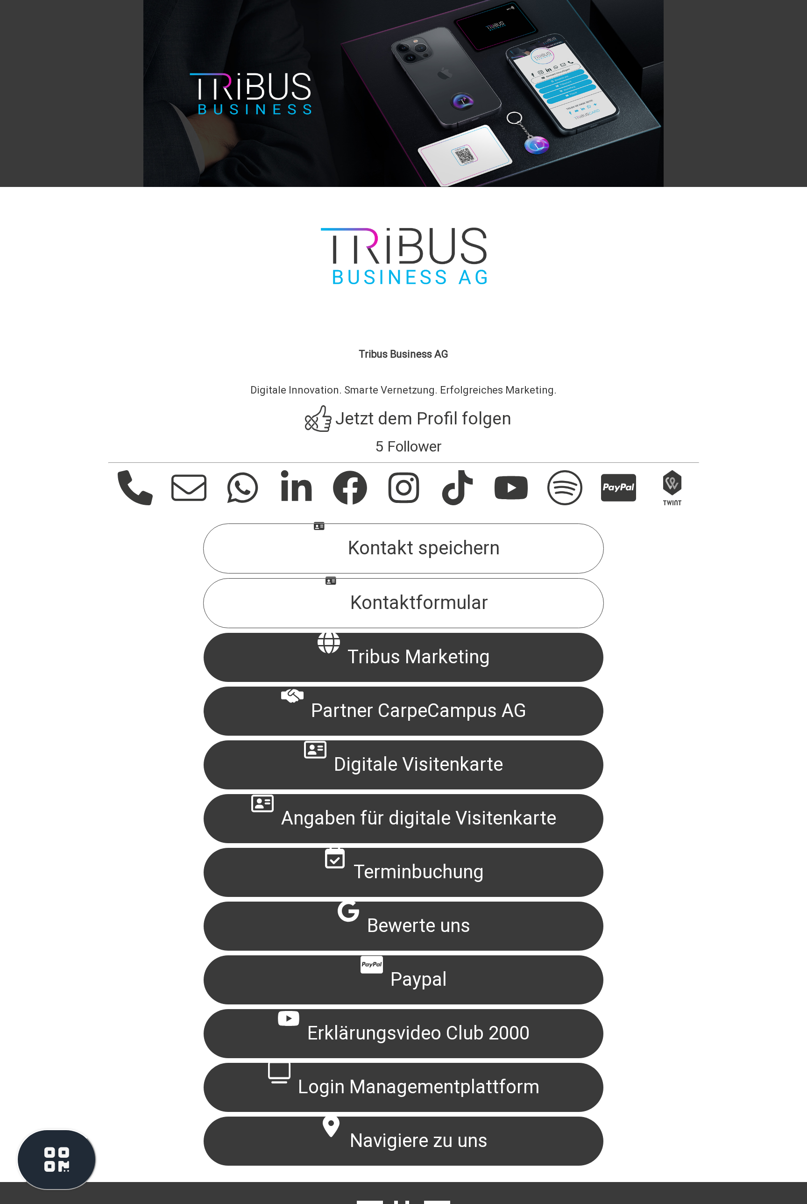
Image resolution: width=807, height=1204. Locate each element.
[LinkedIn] (291, 503)
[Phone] (130, 503)
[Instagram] (399, 503)
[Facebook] (345, 503)
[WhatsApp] (238, 503)
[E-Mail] (184, 503)
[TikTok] (453, 503)
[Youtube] (506, 503)
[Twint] (667, 503)
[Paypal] (614, 503)
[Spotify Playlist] (560, 503)
